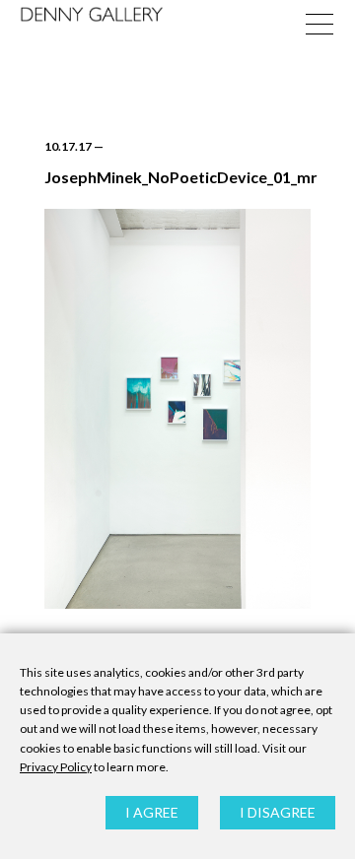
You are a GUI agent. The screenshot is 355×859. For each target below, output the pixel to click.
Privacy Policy (56, 767)
